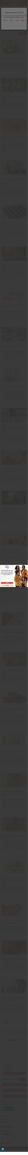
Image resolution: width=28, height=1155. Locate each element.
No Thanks (7, 585)
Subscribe (7, 582)
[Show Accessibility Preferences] (2, 1149)
